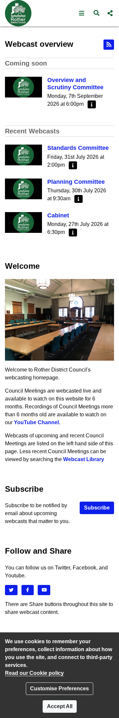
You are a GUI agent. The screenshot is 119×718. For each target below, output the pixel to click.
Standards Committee (78, 148)
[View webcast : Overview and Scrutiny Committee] (23, 87)
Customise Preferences (59, 688)
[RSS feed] (108, 45)
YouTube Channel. (37, 422)
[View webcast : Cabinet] (23, 222)
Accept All (59, 706)
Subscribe (97, 508)
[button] (82, 13)
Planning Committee (76, 182)
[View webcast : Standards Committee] (23, 154)
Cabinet (58, 215)
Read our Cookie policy (34, 673)
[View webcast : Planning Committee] (23, 188)
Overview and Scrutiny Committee (75, 84)
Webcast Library (83, 459)
